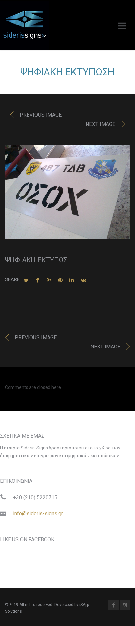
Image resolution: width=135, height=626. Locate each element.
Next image (100, 124)
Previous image (41, 115)
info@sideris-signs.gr (38, 513)
